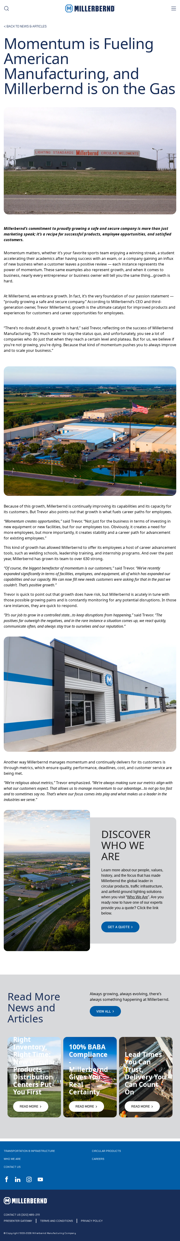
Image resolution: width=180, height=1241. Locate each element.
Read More (29, 1106)
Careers (98, 1159)
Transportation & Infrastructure (29, 1151)
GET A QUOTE (119, 927)
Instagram (29, 1179)
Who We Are (12, 1159)
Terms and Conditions (56, 1221)
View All (103, 1011)
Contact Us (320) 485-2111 (22, 1215)
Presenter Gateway (18, 1221)
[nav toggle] (173, 8)
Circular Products (106, 1151)
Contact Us (12, 1167)
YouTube (40, 1179)
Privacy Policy (92, 1221)
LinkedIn (18, 1179)
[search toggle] (6, 8)
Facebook (6, 1179)
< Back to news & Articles (25, 26)
